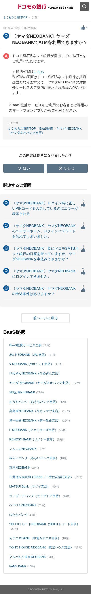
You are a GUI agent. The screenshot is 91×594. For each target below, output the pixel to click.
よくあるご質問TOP (15, 17)
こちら (39, 71)
